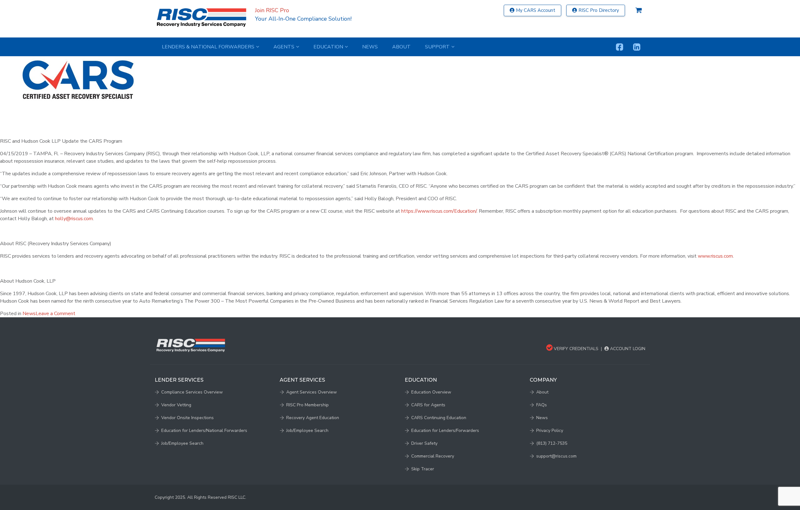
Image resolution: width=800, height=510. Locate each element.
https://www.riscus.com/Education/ (439, 211)
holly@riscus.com (74, 218)
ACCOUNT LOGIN (627, 349)
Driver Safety (424, 443)
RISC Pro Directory (598, 10)
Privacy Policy (549, 430)
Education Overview (431, 392)
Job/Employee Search (182, 443)
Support (437, 46)
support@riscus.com (556, 456)
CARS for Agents (428, 405)
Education (328, 46)
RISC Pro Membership (307, 405)
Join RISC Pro (272, 10)
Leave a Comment (55, 313)
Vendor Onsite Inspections (187, 418)
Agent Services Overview (311, 392)
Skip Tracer (422, 469)
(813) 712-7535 (551, 443)
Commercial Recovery (432, 456)
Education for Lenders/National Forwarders (204, 430)
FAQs (541, 405)
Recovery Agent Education (312, 418)
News (370, 46)
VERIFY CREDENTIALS (575, 349)
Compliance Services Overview (192, 392)
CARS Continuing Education (438, 418)
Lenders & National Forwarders (208, 46)
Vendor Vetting (176, 405)
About (401, 46)
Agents (283, 46)
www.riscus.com (715, 256)
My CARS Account (535, 10)
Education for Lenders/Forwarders (445, 430)
